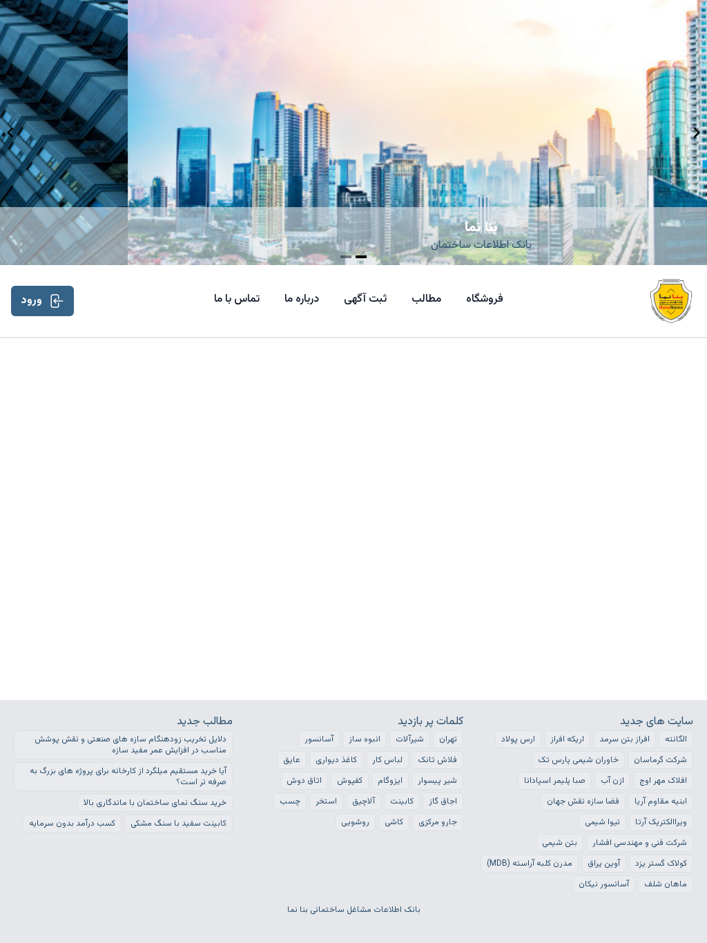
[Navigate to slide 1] (345, 256)
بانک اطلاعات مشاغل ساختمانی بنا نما (353, 910)
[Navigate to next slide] (696, 132)
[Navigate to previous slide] (10, 132)
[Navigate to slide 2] (361, 256)
